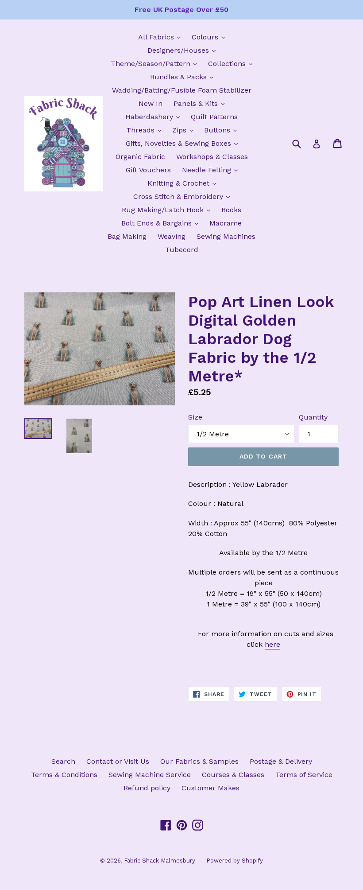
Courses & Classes (233, 774)
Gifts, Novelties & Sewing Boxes (184, 143)
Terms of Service (303, 774)
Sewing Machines (226, 236)
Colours (210, 36)
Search (63, 761)
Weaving (171, 236)
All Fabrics (161, 36)
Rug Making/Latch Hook (168, 209)
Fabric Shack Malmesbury (159, 860)
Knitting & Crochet (183, 183)
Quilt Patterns (214, 117)
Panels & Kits (201, 103)
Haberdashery (154, 116)
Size (195, 417)
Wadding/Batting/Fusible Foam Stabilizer (181, 90)
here (272, 644)
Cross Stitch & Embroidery (183, 196)
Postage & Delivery (281, 761)
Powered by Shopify (234, 860)
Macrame (225, 223)
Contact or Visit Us (117, 761)
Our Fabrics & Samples (199, 761)
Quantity (313, 417)
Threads (146, 129)
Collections (232, 63)
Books (231, 210)
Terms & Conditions (64, 774)
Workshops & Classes (212, 156)
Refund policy (147, 788)
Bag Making (127, 236)
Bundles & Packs (184, 76)
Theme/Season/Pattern (156, 63)
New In (150, 103)
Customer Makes (210, 788)
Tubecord (181, 249)
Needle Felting (212, 169)
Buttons (222, 129)
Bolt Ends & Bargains (162, 222)
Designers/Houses (183, 50)
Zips (184, 129)
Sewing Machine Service (149, 774)
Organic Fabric (140, 156)
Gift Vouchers (148, 170)
